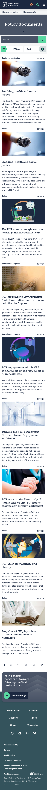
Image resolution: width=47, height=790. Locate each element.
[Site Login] (31, 5)
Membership (19, 695)
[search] (42, 39)
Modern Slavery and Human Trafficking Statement (15, 767)
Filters (16, 49)
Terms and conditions (12, 760)
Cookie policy (9, 755)
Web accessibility (11, 745)
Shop (13, 725)
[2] (42, 665)
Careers (13, 717)
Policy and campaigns (10, 12)
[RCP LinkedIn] (27, 733)
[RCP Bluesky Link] (34, 733)
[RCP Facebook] (20, 733)
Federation (13, 710)
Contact (33, 710)
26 (26, 664)
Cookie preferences (11, 774)
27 (34, 664)
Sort (29, 49)
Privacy (7, 750)
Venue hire (33, 725)
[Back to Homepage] (12, 4)
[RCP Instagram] (12, 733)
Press (34, 717)
